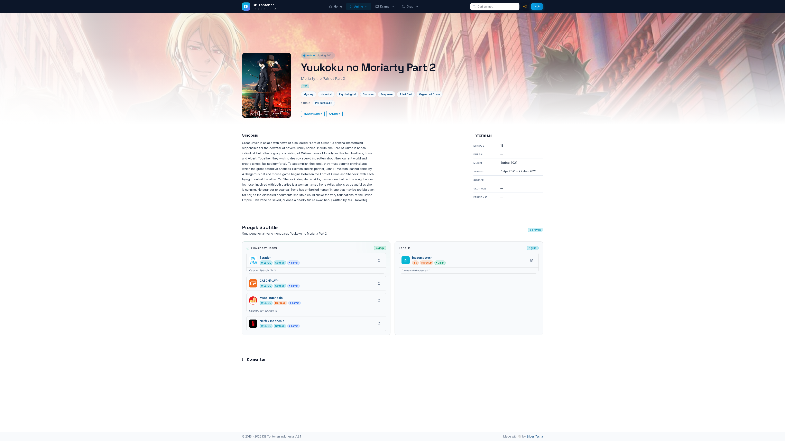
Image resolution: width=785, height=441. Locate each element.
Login (537, 6)
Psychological (347, 94)
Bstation (265, 257)
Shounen (368, 94)
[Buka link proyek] (379, 260)
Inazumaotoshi (422, 257)
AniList (333, 113)
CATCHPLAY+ (269, 280)
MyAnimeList (311, 113)
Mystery (309, 94)
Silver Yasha (535, 436)
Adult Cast (406, 94)
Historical (326, 94)
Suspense (386, 94)
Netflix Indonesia (272, 321)
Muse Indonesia (271, 298)
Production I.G (323, 103)
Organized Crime (429, 94)
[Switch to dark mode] (525, 6)
